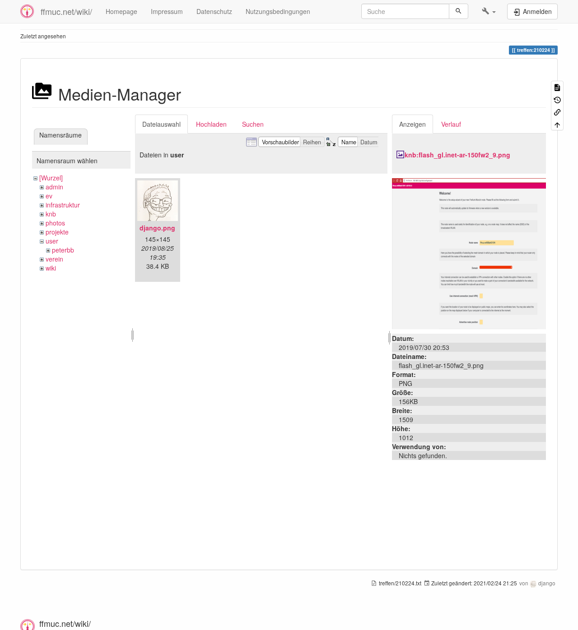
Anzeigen (412, 124)
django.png (157, 227)
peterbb (63, 249)
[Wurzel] (51, 177)
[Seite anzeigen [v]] (557, 86)
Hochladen (211, 124)
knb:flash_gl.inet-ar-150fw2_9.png (457, 154)
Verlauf (451, 124)
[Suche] (458, 11)
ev (49, 195)
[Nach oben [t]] (557, 123)
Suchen (253, 124)
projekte (57, 231)
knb (51, 213)
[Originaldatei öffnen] (469, 252)
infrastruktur (63, 204)
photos (55, 222)
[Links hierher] (557, 111)
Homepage (121, 11)
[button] (489, 11)
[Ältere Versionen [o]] (557, 99)
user (52, 240)
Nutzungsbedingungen (278, 11)
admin (54, 186)
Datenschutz (214, 11)
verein (54, 258)
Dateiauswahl (161, 124)
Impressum (167, 11)
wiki (51, 267)
